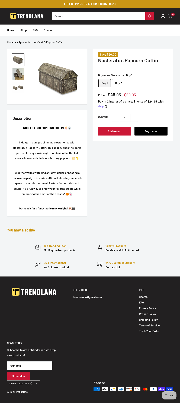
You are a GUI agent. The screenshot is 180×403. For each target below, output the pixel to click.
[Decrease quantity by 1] (115, 118)
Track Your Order (149, 331)
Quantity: (104, 116)
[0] (170, 16)
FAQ (35, 30)
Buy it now (150, 131)
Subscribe (18, 376)
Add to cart (114, 131)
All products (23, 42)
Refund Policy (147, 313)
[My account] (163, 16)
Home (10, 30)
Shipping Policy (148, 319)
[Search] (149, 16)
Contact (49, 30)
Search (143, 296)
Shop (23, 30)
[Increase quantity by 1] (134, 118)
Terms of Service (149, 325)
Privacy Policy (147, 308)
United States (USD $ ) (20, 383)
